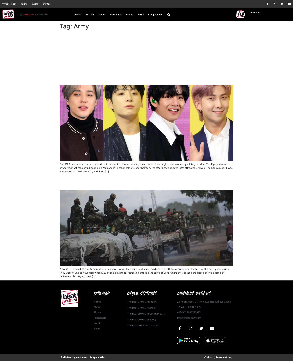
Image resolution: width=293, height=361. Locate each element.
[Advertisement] (146, 53)
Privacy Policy (9, 3)
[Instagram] (274, 3)
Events (129, 14)
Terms (24, 3)
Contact (47, 3)
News (141, 14)
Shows (102, 14)
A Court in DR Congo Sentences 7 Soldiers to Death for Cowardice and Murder (141, 181)
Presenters (116, 14)
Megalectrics (97, 357)
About (35, 3)
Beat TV (90, 14)
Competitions (155, 14)
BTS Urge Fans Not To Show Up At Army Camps (115, 80)
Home (78, 14)
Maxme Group (224, 357)
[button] (168, 14)
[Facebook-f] (267, 3)
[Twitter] (282, 3)
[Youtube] (289, 3)
